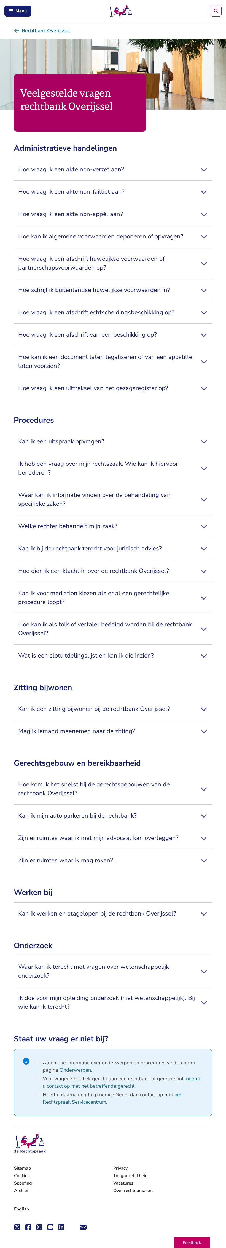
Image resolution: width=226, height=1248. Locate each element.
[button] (192, 1242)
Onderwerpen (75, 1070)
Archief (21, 1191)
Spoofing (23, 1183)
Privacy (120, 1168)
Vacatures (123, 1183)
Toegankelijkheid (130, 1176)
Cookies (22, 1176)
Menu (21, 11)
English (21, 1209)
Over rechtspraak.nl (133, 1191)
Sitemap (22, 1168)
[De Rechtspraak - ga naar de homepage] (30, 1143)
